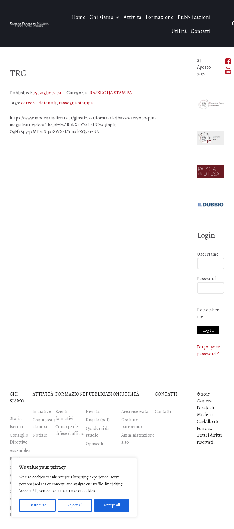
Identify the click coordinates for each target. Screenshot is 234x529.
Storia (16, 418)
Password (206, 279)
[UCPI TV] (210, 136)
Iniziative (42, 411)
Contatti (163, 411)
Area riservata (134, 411)
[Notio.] (29, 23)
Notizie (40, 435)
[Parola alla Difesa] (210, 170)
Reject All (74, 505)
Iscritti (16, 427)
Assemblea (20, 451)
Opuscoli (94, 444)
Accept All (112, 505)
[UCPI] (210, 103)
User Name (208, 254)
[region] (74, 488)
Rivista (93, 411)
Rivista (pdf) (98, 420)
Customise (37, 505)
